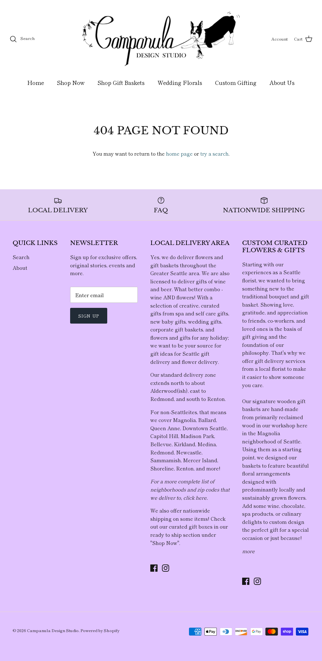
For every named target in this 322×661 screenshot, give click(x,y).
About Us (282, 82)
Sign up (88, 316)
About (20, 267)
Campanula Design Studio (53, 630)
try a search (214, 153)
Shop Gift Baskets (121, 82)
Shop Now (71, 82)
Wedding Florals (180, 82)
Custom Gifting (236, 82)
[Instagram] (165, 568)
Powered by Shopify (99, 630)
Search (21, 257)
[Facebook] (154, 568)
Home (35, 82)
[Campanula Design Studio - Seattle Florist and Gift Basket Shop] (161, 39)
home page (179, 153)
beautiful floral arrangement (275, 469)
